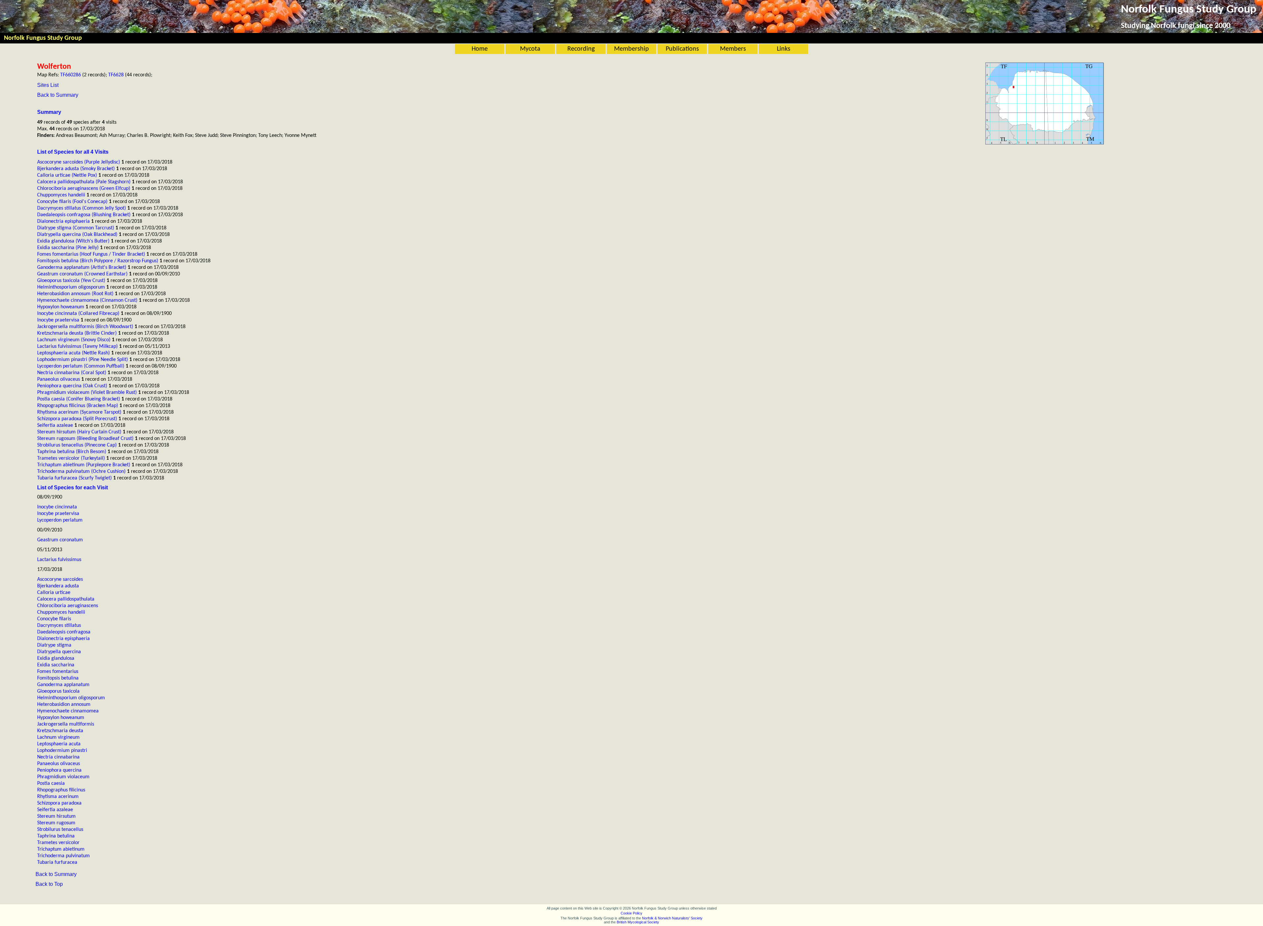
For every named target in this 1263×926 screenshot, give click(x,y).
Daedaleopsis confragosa (63, 632)
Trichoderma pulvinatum (63, 856)
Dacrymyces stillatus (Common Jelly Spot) (81, 208)
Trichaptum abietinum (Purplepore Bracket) (83, 465)
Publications (682, 49)
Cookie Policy (631, 913)
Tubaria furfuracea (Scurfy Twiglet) (74, 478)
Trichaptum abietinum (61, 849)
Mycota (530, 49)
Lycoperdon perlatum (60, 520)
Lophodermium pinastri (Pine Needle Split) (82, 359)
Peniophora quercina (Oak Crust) (72, 386)
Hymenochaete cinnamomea (68, 711)
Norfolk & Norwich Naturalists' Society (672, 918)
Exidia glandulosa (55, 658)
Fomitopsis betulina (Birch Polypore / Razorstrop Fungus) (97, 261)
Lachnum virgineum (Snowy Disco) (74, 340)
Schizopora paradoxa (59, 803)
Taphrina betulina (56, 836)
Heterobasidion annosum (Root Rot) (75, 293)
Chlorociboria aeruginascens (67, 605)
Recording (581, 49)
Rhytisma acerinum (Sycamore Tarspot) (79, 412)
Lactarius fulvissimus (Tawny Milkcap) (77, 346)
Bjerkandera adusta (58, 586)
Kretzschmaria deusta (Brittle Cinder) (77, 333)
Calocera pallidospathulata (65, 599)
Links (783, 49)
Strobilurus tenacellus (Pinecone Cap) (77, 445)
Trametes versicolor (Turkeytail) (71, 458)
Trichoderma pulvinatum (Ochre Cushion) (81, 471)
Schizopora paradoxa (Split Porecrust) (77, 419)
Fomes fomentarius (57, 671)
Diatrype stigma (54, 645)
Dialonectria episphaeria (63, 221)
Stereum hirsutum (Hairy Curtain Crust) (79, 432)
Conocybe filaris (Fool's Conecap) (72, 201)
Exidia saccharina (55, 665)
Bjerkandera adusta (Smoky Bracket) (76, 168)
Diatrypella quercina (59, 652)
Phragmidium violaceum (63, 777)
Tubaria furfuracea (57, 862)
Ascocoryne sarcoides (60, 579)
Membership (631, 49)
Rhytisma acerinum (58, 796)
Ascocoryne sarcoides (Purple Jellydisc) (78, 162)
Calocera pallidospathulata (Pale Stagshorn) (84, 182)
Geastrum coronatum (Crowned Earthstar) (82, 274)
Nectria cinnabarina (58, 757)
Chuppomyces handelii (61, 195)
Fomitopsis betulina (58, 678)
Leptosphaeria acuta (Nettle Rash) (73, 353)
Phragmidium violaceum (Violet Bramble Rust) (87, 392)
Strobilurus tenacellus (60, 829)
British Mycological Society (638, 922)
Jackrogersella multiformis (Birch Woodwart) (85, 326)
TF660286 (70, 75)
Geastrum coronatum (60, 540)
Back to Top (49, 884)
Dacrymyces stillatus (59, 625)
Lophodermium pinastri (62, 750)
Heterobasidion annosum (63, 704)
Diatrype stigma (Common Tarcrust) (75, 228)
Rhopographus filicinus (61, 790)
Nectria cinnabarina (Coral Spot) (71, 372)
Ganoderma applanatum (63, 684)
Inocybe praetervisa (58, 320)
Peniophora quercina (59, 770)
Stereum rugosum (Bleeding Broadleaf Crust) (85, 438)
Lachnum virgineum (58, 737)
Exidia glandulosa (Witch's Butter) (73, 241)
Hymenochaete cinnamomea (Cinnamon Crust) (87, 300)
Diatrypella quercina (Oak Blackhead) (77, 234)
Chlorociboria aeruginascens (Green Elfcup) (83, 188)
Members (733, 49)
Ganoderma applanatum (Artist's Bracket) (81, 267)
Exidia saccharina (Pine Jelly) (68, 247)
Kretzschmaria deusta (60, 730)
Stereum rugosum (56, 823)
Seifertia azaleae (55, 425)
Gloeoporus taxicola (58, 691)
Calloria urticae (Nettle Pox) (67, 175)
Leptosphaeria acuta (59, 744)
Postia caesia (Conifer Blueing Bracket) (78, 399)
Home (480, 49)
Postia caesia (51, 783)
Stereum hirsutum (56, 816)
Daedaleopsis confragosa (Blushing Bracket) (84, 215)
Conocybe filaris (54, 619)
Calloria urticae (53, 592)
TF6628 (116, 75)
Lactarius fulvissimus (59, 559)
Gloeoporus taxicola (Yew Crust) (71, 280)
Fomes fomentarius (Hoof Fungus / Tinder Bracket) (91, 254)
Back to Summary (57, 95)
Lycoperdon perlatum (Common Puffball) (80, 366)
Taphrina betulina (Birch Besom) (71, 451)
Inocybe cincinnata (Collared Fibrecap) (78, 313)
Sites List (48, 85)
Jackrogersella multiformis (65, 724)
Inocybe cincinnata (57, 507)
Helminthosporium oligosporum (71, 287)
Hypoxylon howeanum (60, 307)
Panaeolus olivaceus (58, 379)
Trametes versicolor (58, 842)
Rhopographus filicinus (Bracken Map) (77, 405)
